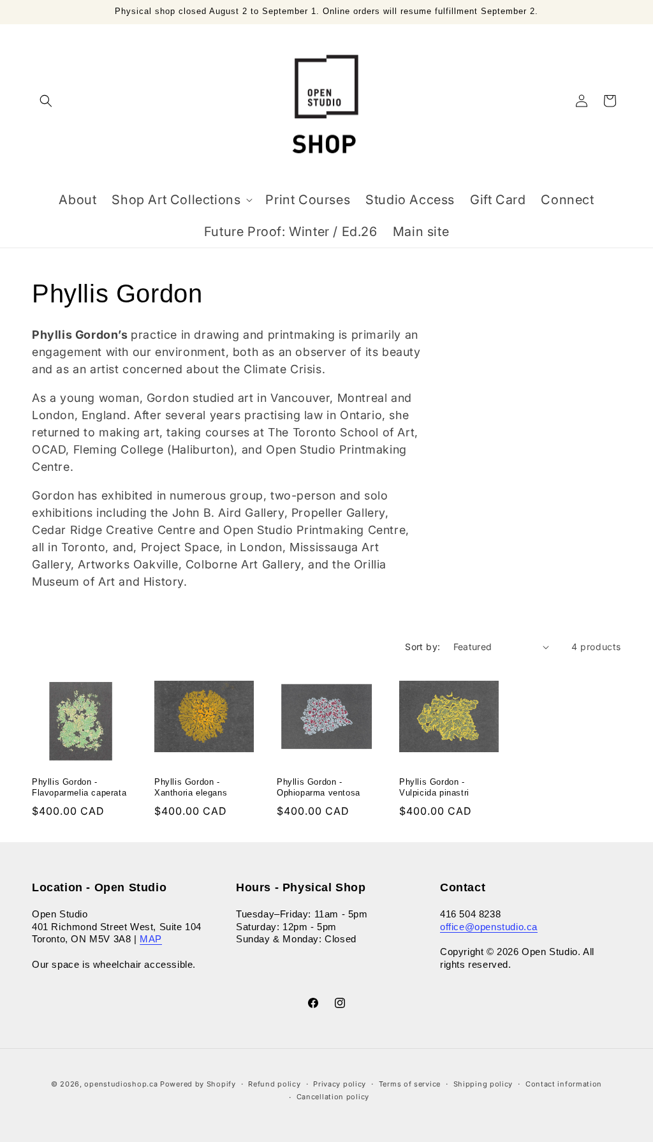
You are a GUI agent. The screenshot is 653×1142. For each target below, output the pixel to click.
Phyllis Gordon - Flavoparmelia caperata (79, 787)
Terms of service (410, 1083)
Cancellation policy (333, 1096)
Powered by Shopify (198, 1083)
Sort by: (422, 646)
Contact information (563, 1083)
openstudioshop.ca (121, 1083)
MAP (151, 938)
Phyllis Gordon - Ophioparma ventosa (318, 787)
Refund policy (274, 1083)
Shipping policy (483, 1083)
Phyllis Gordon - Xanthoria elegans (190, 787)
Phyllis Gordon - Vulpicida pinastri (434, 787)
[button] (46, 101)
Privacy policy (339, 1083)
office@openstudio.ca (489, 926)
